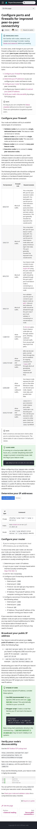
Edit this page (8, 806)
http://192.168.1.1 (10, 571)
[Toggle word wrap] (28, 462)
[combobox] (29, 2)
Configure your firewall (12, 74)
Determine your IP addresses (14, 79)
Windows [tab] (18, 498)
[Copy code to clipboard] (31, 462)
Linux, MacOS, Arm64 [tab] (8, 498)
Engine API (26, 268)
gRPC (24, 303)
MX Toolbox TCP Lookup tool (16, 749)
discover (27, 327)
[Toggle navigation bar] (2, 2)
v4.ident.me (15, 524)
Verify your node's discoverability (15, 94)
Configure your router (11, 84)
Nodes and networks (10, 43)
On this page (7, 8)
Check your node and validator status (17, 793)
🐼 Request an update (28, 801)
